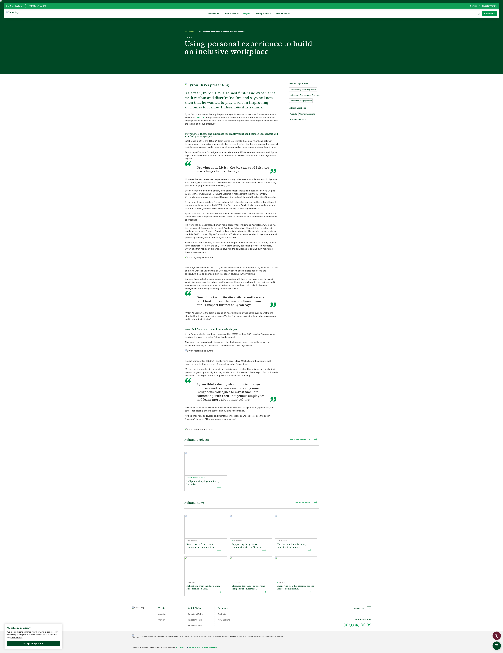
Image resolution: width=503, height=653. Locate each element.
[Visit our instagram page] (357, 625)
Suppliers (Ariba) (195, 614)
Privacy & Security (209, 647)
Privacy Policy (16, 637)
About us (162, 614)
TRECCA (199, 117)
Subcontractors (195, 625)
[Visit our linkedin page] (346, 625)
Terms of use (194, 647)
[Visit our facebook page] (351, 625)
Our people (189, 31)
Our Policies (181, 647)
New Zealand (224, 620)
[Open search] (478, 13)
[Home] (13, 13)
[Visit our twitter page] (363, 625)
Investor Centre (195, 620)
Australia (222, 614)
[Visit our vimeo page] (369, 625)
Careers (162, 620)
